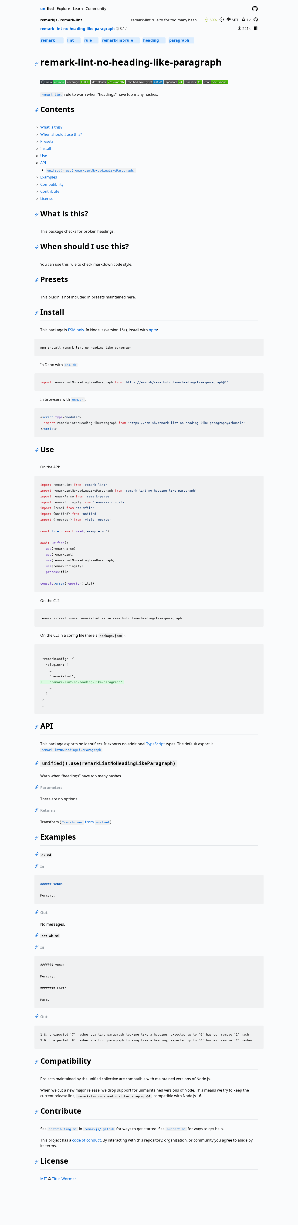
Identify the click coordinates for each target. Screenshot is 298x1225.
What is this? (51, 127)
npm (153, 329)
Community (96, 8)
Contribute (49, 191)
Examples (48, 177)
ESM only (76, 329)
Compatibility (52, 184)
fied (47, 8)
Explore (63, 8)
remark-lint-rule (120, 40)
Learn (78, 8)
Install (45, 148)
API (43, 162)
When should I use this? (61, 134)
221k (246, 28)
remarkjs (49, 20)
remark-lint (71, 20)
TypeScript (155, 743)
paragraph (181, 40)
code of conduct (86, 1140)
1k (248, 20)
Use (43, 155)
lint (73, 40)
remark (51, 40)
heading (153, 40)
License (46, 198)
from (85, 821)
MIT (234, 20)
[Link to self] (37, 64)
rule (90, 40)
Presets (47, 141)
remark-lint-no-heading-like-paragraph (77, 28)
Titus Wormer (64, 1178)
